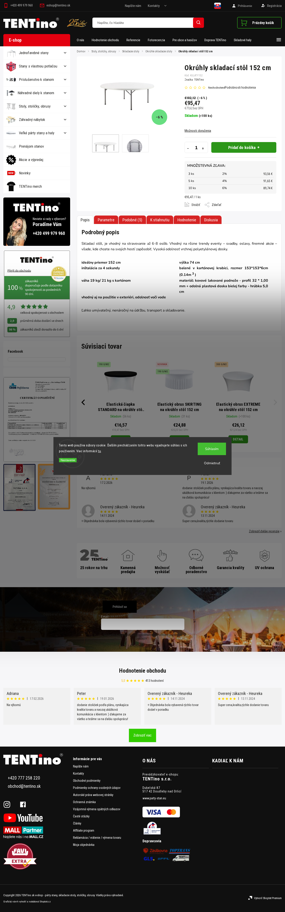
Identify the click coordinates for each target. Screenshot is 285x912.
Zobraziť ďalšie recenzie (264, 531)
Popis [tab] (85, 220)
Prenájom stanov (31, 146)
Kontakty (154, 6)
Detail (238, 439)
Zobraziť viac (142, 735)
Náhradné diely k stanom (36, 93)
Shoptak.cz (45, 901)
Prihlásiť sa (120, 607)
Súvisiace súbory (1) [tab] (160, 220)
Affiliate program (83, 830)
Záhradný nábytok (32, 119)
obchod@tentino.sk (24, 786)
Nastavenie (68, 460)
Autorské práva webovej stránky (93, 795)
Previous (82, 402)
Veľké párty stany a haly (36, 133)
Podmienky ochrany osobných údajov (96, 788)
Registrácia (274, 6)
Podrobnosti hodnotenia (240, 87)
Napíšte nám (133, 6)
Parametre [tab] (106, 220)
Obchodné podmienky (86, 780)
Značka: (194, 79)
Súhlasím (212, 449)
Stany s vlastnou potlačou (38, 66)
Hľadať (198, 22)
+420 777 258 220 (24, 778)
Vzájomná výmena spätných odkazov (96, 809)
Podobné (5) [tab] (132, 220)
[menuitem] (82, 40)
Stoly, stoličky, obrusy (35, 106)
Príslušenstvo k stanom (36, 79)
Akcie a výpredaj (31, 159)
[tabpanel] (120, 402)
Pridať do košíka (242, 147)
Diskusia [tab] (211, 220)
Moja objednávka (83, 845)
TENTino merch (30, 186)
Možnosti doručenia (198, 131)
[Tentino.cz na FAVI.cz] (36, 857)
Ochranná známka (84, 802)
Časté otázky (81, 816)
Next (276, 402)
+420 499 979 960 (49, 233)
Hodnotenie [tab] (186, 220)
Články (77, 823)
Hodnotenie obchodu (142, 670)
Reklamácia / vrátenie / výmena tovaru (97, 837)
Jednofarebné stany (34, 53)
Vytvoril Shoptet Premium (268, 898)
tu (99, 451)
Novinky (25, 173)
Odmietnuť (212, 463)
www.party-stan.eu (154, 798)
